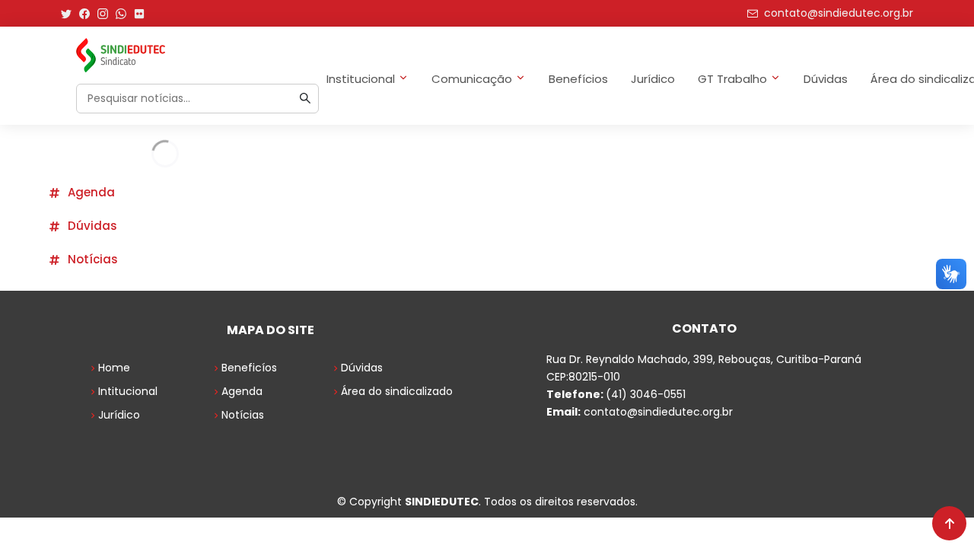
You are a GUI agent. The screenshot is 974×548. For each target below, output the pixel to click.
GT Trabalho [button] (732, 79)
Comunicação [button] (471, 79)
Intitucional (128, 391)
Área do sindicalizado (397, 391)
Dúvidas (826, 79)
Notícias (93, 259)
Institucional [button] (360, 79)
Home (114, 367)
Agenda (91, 192)
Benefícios (578, 79)
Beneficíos (249, 367)
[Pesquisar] (305, 98)
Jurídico (653, 79)
